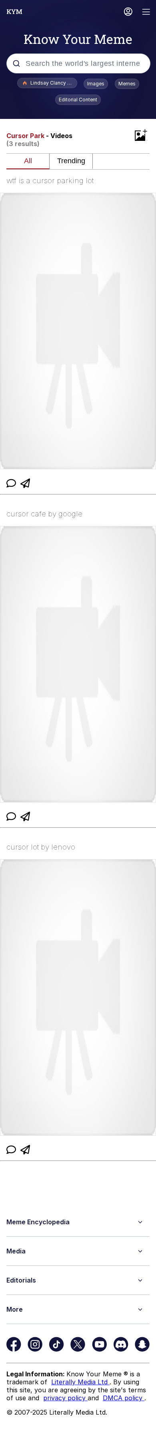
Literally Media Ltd (80, 1382)
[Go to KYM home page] (14, 12)
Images (95, 84)
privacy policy (65, 1398)
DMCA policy (123, 1398)
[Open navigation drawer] (146, 12)
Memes (127, 84)
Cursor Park (25, 136)
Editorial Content (78, 100)
